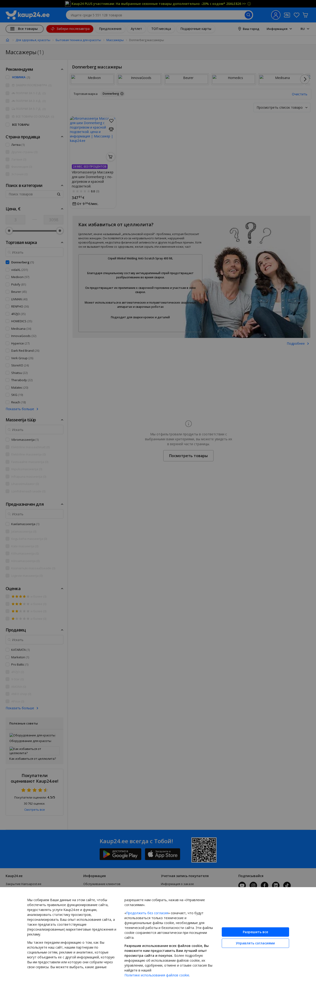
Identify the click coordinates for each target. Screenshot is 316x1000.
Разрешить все (255, 932)
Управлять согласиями (255, 943)
